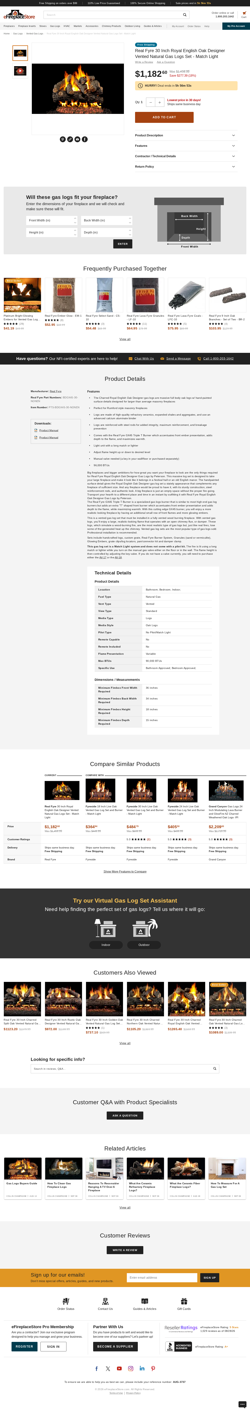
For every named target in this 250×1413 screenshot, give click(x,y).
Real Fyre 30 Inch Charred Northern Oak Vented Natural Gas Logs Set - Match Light (145, 1021)
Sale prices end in (193, 3)
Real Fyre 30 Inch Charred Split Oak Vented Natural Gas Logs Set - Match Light (22, 1021)
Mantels (78, 26)
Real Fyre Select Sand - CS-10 (103, 317)
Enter (123, 243)
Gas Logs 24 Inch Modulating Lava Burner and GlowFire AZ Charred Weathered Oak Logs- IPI (225, 812)
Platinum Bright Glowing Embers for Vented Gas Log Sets (21, 317)
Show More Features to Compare (125, 871)
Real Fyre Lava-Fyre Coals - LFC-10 (185, 317)
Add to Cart (164, 117)
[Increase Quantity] (159, 102)
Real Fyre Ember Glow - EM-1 (63, 315)
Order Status (194, 26)
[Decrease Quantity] (150, 102)
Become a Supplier (115, 1346)
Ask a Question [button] (166, 62)
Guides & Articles (153, 26)
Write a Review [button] (144, 62)
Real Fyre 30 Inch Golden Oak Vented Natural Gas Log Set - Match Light (104, 1021)
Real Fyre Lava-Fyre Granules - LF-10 (145, 317)
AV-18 (118, 557)
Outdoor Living (132, 26)
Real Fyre (55, 391)
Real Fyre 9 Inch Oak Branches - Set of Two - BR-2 (227, 317)
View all (125, 339)
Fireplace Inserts (27, 26)
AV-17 (102, 557)
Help (206, 26)
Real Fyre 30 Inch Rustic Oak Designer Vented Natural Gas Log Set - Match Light (63, 1021)
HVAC (67, 26)
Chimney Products (111, 26)
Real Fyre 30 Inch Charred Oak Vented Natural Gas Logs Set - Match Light (227, 1021)
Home (7, 33)
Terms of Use (116, 1393)
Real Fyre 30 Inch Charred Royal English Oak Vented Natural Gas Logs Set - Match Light (186, 1021)
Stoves (42, 26)
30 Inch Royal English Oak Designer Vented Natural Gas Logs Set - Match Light (62, 812)
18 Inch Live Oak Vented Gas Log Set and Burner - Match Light (104, 810)
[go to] (22, 295)
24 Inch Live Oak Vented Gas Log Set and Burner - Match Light (186, 810)
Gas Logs (55, 26)
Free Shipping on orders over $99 (58, 3)
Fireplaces (9, 26)
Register (24, 1346)
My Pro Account (236, 26)
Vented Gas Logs (34, 33)
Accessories (92, 26)
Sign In (53, 1346)
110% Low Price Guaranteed (104, 3)
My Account (178, 26)
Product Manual (48, 430)
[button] (176, 358)
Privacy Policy (133, 1393)
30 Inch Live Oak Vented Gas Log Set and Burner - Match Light (145, 810)
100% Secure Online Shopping (147, 3)
